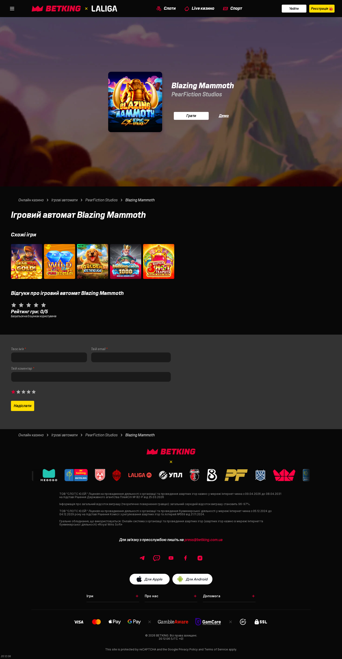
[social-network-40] (156, 558)
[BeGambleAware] (173, 622)
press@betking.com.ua (203, 540)
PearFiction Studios (196, 94)
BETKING (162, 635)
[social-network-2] (171, 558)
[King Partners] (171, 452)
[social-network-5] (185, 558)
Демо (224, 116)
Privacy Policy (188, 649)
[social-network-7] (199, 558)
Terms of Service (216, 649)
